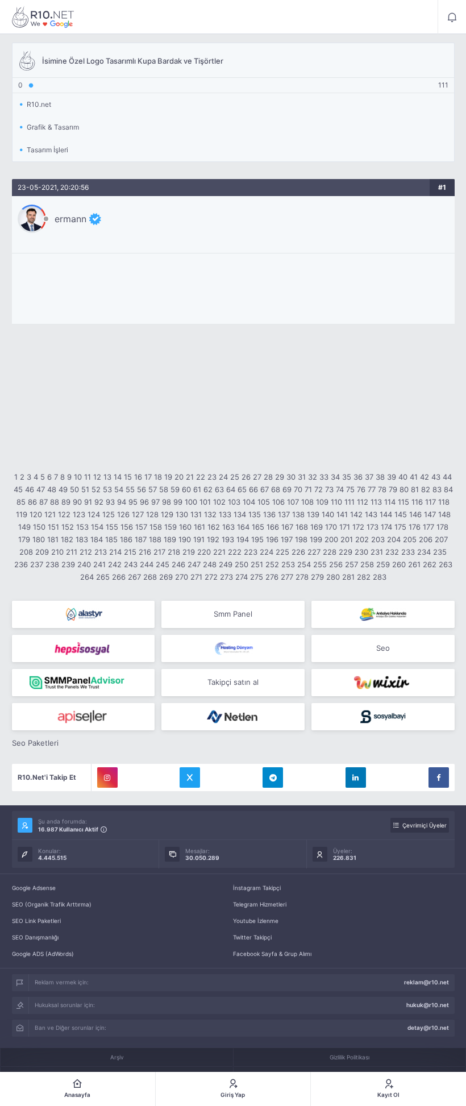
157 (141, 526)
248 (210, 564)
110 (336, 501)
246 (178, 564)
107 (293, 501)
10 (78, 476)
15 (128, 476)
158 (155, 526)
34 (335, 476)
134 (240, 514)
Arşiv (117, 1057)
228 (329, 551)
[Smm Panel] (83, 648)
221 (219, 551)
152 (67, 526)
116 (417, 501)
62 (208, 489)
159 (170, 526)
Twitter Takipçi (252, 937)
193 (228, 539)
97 (155, 501)
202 (362, 539)
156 (126, 526)
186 (126, 539)
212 (86, 551)
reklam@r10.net (426, 982)
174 (386, 526)
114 (390, 501)
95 (133, 501)
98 (166, 501)
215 (130, 551)
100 (191, 501)
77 (372, 489)
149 (24, 526)
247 (194, 564)
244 (146, 564)
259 (383, 564)
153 (82, 526)
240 (84, 564)
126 (123, 514)
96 (144, 501)
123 (79, 514)
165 (258, 526)
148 (444, 514)
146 (415, 514)
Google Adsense (34, 887)
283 (379, 576)
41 (414, 476)
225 (282, 551)
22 (200, 476)
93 (110, 501)
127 (138, 514)
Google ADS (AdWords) (43, 953)
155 (112, 526)
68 (275, 489)
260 (399, 564)
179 (24, 539)
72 (318, 489)
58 (163, 489)
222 (235, 551)
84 (448, 489)
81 (415, 489)
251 (257, 564)
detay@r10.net (428, 1027)
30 (291, 476)
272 (211, 576)
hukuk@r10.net (427, 1004)
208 (26, 551)
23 (212, 476)
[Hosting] (83, 614)
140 (328, 514)
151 (53, 526)
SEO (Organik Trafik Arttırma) (51, 904)
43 (435, 476)
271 (196, 576)
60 (186, 489)
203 (378, 539)
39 (391, 476)
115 (403, 501)
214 (115, 551)
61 (197, 489)
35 (346, 476)
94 (121, 501)
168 (302, 526)
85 (21, 501)
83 (437, 489)
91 (88, 501)
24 (223, 476)
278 (302, 576)
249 (225, 564)
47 (40, 489)
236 (21, 564)
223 (250, 551)
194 (242, 539)
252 (272, 564)
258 (367, 564)
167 (287, 526)
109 (322, 501)
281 (348, 576)
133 (225, 514)
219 (188, 551)
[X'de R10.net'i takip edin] (190, 777)
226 (298, 551)
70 (298, 489)
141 (342, 514)
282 (364, 576)
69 (287, 489)
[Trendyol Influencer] (383, 682)
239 (68, 564)
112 (362, 501)
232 (392, 551)
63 (219, 489)
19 (168, 476)
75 (350, 489)
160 (185, 526)
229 (345, 551)
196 (272, 539)
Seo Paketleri (35, 742)
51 (85, 489)
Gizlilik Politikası (349, 1057)
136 (269, 514)
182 (67, 539)
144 (386, 514)
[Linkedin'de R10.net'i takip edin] (356, 777)
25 (234, 476)
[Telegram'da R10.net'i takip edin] (273, 777)
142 (356, 514)
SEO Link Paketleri (36, 920)
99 (177, 501)
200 (331, 539)
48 (51, 489)
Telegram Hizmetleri (259, 904)
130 (182, 514)
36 (358, 476)
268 (150, 576)
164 (243, 526)
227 (314, 551)
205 (410, 539)
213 (100, 551)
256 (336, 564)
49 (63, 489)
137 (284, 514)
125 (108, 514)
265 (103, 576)
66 (253, 489)
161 (199, 526)
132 (210, 514)
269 (166, 576)
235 (440, 551)
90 (77, 501)
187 (141, 539)
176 (415, 526)
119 (21, 514)
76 (361, 489)
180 (38, 539)
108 (307, 501)
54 (118, 489)
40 (402, 476)
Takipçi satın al (233, 682)
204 (394, 539)
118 (444, 501)
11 (87, 476)
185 (111, 539)
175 (400, 526)
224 (266, 551)
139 (313, 514)
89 (65, 501)
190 (184, 539)
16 (138, 476)
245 (162, 564)
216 (145, 551)
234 (424, 551)
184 (96, 539)
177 (428, 526)
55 (130, 489)
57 (152, 489)
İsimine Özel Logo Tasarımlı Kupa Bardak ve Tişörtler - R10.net (43, 17)
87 (43, 501)
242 (115, 564)
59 (175, 489)
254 (304, 564)
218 (174, 551)
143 (371, 514)
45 (18, 489)
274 (241, 576)
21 (190, 476)
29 (279, 476)
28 (268, 476)
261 (414, 564)
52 (96, 489)
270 (181, 576)
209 (42, 551)
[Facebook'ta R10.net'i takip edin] (438, 777)
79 (393, 489)
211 (71, 551)
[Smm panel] (83, 682)
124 (94, 514)
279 (317, 576)
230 (361, 551)
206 (425, 539)
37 (369, 476)
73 (329, 489)
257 (351, 564)
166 (273, 526)
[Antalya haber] (383, 614)
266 (119, 576)
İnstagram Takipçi (257, 887)
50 (74, 489)
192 (213, 539)
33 (323, 476)
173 (372, 526)
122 (64, 514)
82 (425, 489)
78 (382, 489)
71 (308, 489)
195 (257, 539)
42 (424, 476)
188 (155, 539)
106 (278, 501)
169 (316, 526)
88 (54, 501)
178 (442, 526)
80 (404, 489)
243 (131, 564)
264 (87, 576)
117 (430, 501)
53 (107, 489)
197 (287, 539)
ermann (70, 218)
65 (242, 489)
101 (205, 501)
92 (98, 501)
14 (118, 476)
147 (430, 514)
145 (400, 514)
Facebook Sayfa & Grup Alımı (272, 953)
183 (82, 539)
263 (445, 564)
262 (429, 564)
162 (213, 526)
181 (53, 539)
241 (99, 564)
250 (241, 564)
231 (377, 551)
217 (159, 551)
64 (230, 489)
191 (199, 539)
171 (344, 526)
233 (408, 551)
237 (36, 564)
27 (257, 476)
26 (246, 476)
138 (298, 514)
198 (301, 539)
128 (152, 514)
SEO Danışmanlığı (35, 937)
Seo (383, 647)
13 (107, 476)
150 (39, 526)
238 (52, 564)
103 (234, 501)
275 (256, 576)
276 (271, 576)
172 (358, 526)
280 (333, 576)
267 (134, 576)
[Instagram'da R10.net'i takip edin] (107, 777)
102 (219, 501)
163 (228, 526)
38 (380, 476)
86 (32, 501)
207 (441, 539)
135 (254, 514)
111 (349, 501)
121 (50, 514)
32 (312, 476)
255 (320, 564)
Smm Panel (233, 613)
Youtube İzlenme (255, 920)
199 (316, 539)
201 (346, 539)
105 (263, 501)
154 (97, 526)
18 (158, 476)
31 (302, 476)
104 (249, 501)
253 (288, 564)
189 (170, 539)
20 (179, 476)
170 (331, 526)
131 (196, 514)
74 (340, 489)
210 (57, 551)
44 (447, 476)
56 (141, 489)
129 (167, 514)
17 (148, 476)
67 (264, 489)
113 (376, 501)
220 (204, 551)
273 (226, 576)
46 (29, 489)
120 (36, 514)
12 (97, 476)
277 (287, 576)
